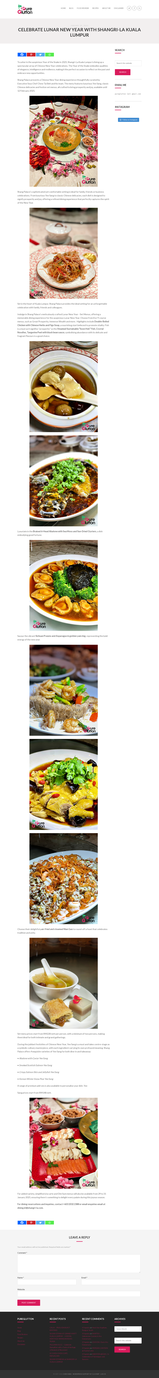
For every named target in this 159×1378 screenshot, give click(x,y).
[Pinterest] (31, 52)
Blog (19, 1331)
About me (21, 1341)
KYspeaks (86, 1327)
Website (21, 1289)
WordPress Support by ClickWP (86, 1374)
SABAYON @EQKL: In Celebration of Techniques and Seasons (95, 1356)
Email (84, 1277)
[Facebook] (22, 52)
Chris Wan (67, 1374)
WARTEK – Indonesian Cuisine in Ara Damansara (91, 1336)
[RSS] (139, 8)
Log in (103, 1374)
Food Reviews (22, 1334)
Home (19, 1327)
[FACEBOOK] (134, 8)
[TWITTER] (129, 8)
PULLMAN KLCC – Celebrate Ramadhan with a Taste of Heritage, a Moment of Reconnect (63, 1347)
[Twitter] (40, 52)
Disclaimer (21, 1344)
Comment (22, 1253)
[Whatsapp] (49, 52)
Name (20, 1277)
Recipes (20, 1338)
